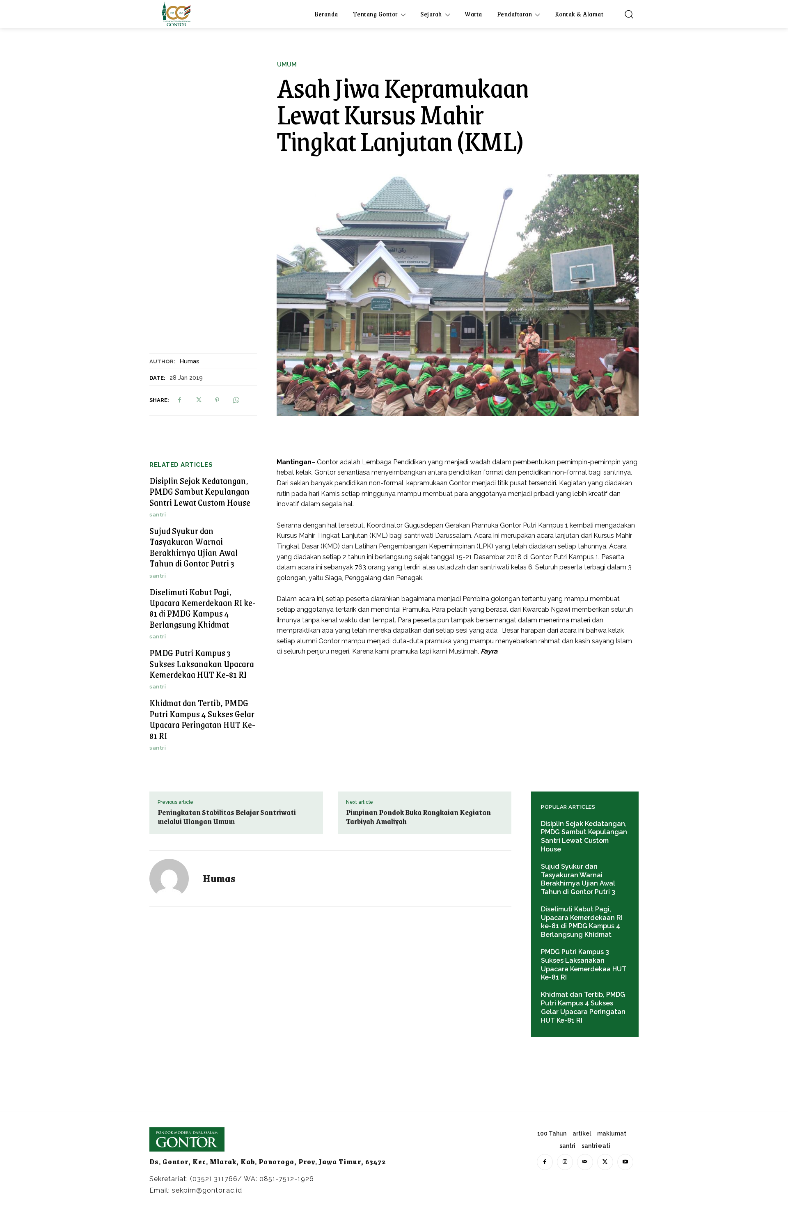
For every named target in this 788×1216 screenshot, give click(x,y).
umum (287, 65)
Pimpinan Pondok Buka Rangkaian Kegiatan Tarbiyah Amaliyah (418, 817)
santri (157, 514)
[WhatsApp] (236, 400)
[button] (629, 14)
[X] (198, 400)
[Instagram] (565, 1162)
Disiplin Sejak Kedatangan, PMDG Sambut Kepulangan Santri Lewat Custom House (199, 491)
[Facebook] (179, 400)
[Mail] (585, 1162)
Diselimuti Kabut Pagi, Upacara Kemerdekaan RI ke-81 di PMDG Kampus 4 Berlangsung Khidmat (202, 608)
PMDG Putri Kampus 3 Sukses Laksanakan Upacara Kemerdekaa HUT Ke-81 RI (201, 663)
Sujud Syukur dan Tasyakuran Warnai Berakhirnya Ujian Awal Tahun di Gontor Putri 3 (193, 546)
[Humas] (174, 878)
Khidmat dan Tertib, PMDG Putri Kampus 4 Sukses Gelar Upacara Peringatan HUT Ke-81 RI (202, 718)
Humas (189, 361)
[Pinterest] (217, 400)
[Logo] (176, 14)
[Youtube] (625, 1162)
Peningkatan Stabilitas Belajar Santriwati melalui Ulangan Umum (227, 817)
